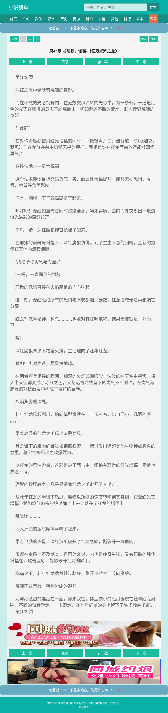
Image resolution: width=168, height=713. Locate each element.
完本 (139, 18)
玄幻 (26, 18)
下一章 (141, 61)
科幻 (89, 18)
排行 (127, 18)
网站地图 (84, 707)
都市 (51, 18)
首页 (13, 18)
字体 (14, 39)
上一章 (27, 61)
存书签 (103, 61)
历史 (63, 18)
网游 (76, 18)
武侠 (38, 18)
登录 (153, 18)
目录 (64, 61)
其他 (114, 18)
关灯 (153, 39)
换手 (144, 39)
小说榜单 (19, 7)
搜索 (153, 7)
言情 (101, 18)
